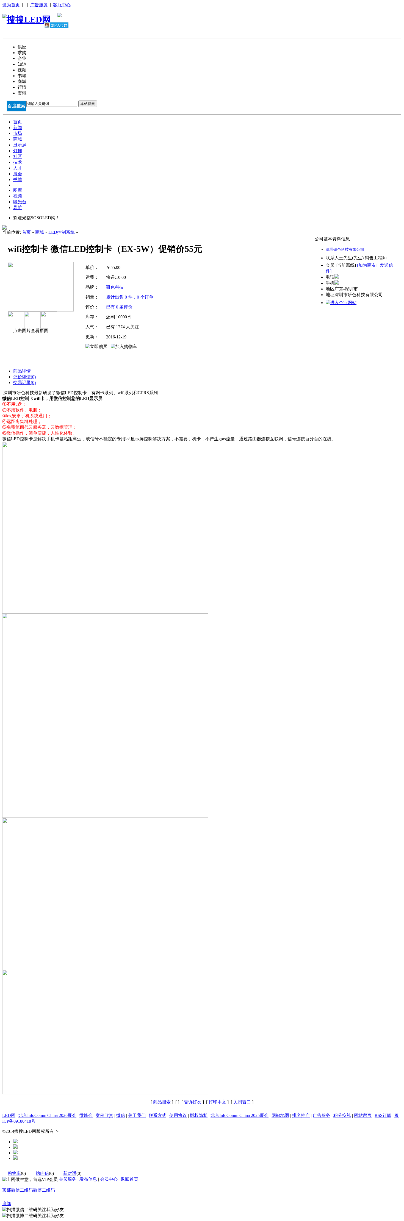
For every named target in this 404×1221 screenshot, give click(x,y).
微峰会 (86, 1115)
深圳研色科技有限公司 (345, 249)
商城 (39, 232)
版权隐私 (198, 1115)
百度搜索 (16, 106)
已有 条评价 (119, 307)
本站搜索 (88, 104)
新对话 (69, 1173)
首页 (26, 232)
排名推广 (301, 1115)
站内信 (42, 1173)
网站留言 (363, 1115)
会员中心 (109, 1179)
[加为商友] (367, 265)
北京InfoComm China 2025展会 (240, 1115)
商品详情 (22, 371)
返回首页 (129, 1179)
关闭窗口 (242, 1102)
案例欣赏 (104, 1115)
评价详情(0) (24, 376)
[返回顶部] (2, 1185)
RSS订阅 (383, 1115)
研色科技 (115, 287)
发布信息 (88, 1179)
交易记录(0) (24, 382)
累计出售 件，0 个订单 (129, 297)
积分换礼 (342, 1115)
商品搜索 (162, 1102)
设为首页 (11, 4)
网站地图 (280, 1115)
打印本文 (217, 1102)
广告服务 (39, 4)
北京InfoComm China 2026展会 (47, 1115)
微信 (120, 1115)
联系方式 (157, 1115)
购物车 (14, 1173)
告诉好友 (192, 1102)
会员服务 (67, 1179)
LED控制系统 (61, 232)
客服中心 (62, 4)
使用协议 (178, 1115)
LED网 (8, 1115)
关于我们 (137, 1115)
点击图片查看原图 (30, 330)
